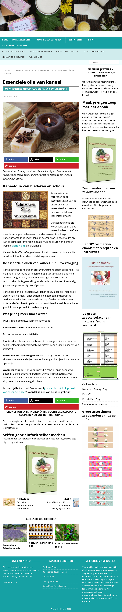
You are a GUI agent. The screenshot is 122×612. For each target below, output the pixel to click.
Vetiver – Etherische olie (41, 544)
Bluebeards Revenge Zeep (95, 389)
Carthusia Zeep (89, 384)
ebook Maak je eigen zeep (14, 45)
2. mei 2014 (12, 96)
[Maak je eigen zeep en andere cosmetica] (61, 29)
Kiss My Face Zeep (91, 399)
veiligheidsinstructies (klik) (101, 573)
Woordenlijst (35, 57)
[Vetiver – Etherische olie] (41, 532)
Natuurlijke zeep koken (13, 51)
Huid (90, 40)
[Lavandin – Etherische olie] (15, 533)
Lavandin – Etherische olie (12, 547)
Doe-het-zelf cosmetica (67, 51)
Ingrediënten (75, 40)
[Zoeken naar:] (104, 62)
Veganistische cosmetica (13, 57)
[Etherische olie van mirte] (67, 532)
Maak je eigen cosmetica (49, 40)
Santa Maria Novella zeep (94, 404)
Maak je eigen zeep (21, 40)
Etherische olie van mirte (66, 545)
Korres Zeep (88, 394)
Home (5, 40)
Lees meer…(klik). (11, 582)
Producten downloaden (94, 51)
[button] (16, 159)
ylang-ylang (18, 245)
